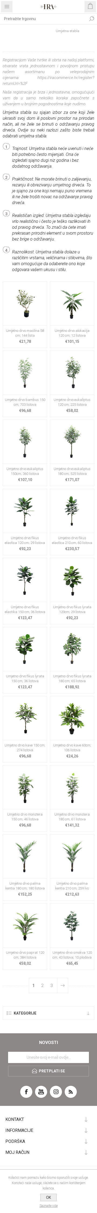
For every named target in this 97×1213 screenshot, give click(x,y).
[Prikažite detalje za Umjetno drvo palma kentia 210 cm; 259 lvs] (72, 856)
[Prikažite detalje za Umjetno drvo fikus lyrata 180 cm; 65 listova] (72, 649)
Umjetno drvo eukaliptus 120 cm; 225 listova (72, 402)
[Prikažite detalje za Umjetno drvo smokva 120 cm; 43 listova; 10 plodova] (72, 925)
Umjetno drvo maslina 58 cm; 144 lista (25, 333)
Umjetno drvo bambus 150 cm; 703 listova (25, 402)
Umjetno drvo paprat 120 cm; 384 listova (25, 955)
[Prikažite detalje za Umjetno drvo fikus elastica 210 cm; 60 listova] (72, 511)
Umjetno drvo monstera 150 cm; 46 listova (25, 816)
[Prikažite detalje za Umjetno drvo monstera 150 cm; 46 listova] (25, 787)
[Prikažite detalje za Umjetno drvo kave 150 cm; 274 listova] (25, 718)
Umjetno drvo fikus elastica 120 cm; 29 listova (25, 540)
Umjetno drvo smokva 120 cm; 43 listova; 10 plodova (72, 955)
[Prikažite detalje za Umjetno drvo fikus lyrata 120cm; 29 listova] (72, 580)
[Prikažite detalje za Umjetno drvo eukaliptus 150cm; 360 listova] (25, 442)
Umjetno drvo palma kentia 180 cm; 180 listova (25, 885)
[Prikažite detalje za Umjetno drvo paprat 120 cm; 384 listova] (25, 925)
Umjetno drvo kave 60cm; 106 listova (72, 747)
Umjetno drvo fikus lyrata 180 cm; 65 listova (72, 678)
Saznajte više (49, 1206)
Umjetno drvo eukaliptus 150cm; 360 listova (24, 471)
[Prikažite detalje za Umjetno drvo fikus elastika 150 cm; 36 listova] (25, 580)
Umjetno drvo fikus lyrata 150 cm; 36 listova (25, 678)
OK (48, 1197)
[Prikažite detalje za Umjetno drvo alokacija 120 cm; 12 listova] (72, 303)
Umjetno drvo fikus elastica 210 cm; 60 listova (72, 540)
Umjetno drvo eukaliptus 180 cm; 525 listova (72, 471)
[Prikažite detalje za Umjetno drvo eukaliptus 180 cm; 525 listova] (72, 442)
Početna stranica (31, 31)
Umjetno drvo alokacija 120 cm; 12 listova (72, 333)
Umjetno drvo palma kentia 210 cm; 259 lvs (72, 885)
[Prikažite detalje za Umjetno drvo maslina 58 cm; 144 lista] (25, 303)
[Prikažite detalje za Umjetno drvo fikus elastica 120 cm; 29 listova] (25, 511)
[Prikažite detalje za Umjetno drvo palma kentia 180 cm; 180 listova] (25, 856)
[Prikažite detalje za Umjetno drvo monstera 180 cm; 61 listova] (72, 787)
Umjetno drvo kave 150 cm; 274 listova (25, 747)
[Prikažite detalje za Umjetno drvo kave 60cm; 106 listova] (72, 718)
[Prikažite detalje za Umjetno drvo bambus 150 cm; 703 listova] (25, 373)
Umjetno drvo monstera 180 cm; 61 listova (72, 816)
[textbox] (43, 18)
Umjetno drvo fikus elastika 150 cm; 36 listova (25, 609)
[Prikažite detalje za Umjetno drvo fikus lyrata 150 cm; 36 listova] (25, 649)
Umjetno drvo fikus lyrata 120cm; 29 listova (72, 609)
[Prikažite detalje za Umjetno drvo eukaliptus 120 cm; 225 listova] (72, 373)
